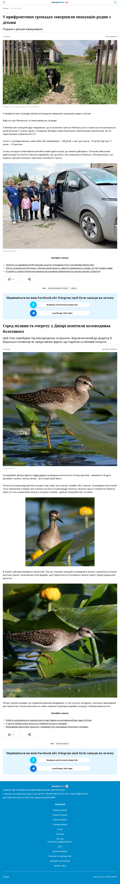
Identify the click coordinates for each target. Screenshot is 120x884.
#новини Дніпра (62, 744)
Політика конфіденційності (60, 841)
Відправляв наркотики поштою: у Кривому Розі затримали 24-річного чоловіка (47, 726)
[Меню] (4, 2)
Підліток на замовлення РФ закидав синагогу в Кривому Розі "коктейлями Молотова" (50, 264)
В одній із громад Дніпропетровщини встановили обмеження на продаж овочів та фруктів (53, 271)
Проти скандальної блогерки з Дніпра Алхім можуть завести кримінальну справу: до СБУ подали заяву (59, 268)
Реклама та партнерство (60, 856)
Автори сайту (60, 865)
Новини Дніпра (60, 810)
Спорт (60, 829)
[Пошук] (115, 2)
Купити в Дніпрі (60, 851)
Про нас (60, 839)
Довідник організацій (60, 861)
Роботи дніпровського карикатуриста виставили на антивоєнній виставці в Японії (49, 720)
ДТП (60, 846)
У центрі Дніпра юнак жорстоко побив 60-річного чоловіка (36, 723)
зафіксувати (39, 475)
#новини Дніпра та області (58, 288)
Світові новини (60, 819)
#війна (73, 288)
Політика (60, 834)
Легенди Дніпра (60, 824)
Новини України (59, 815)
